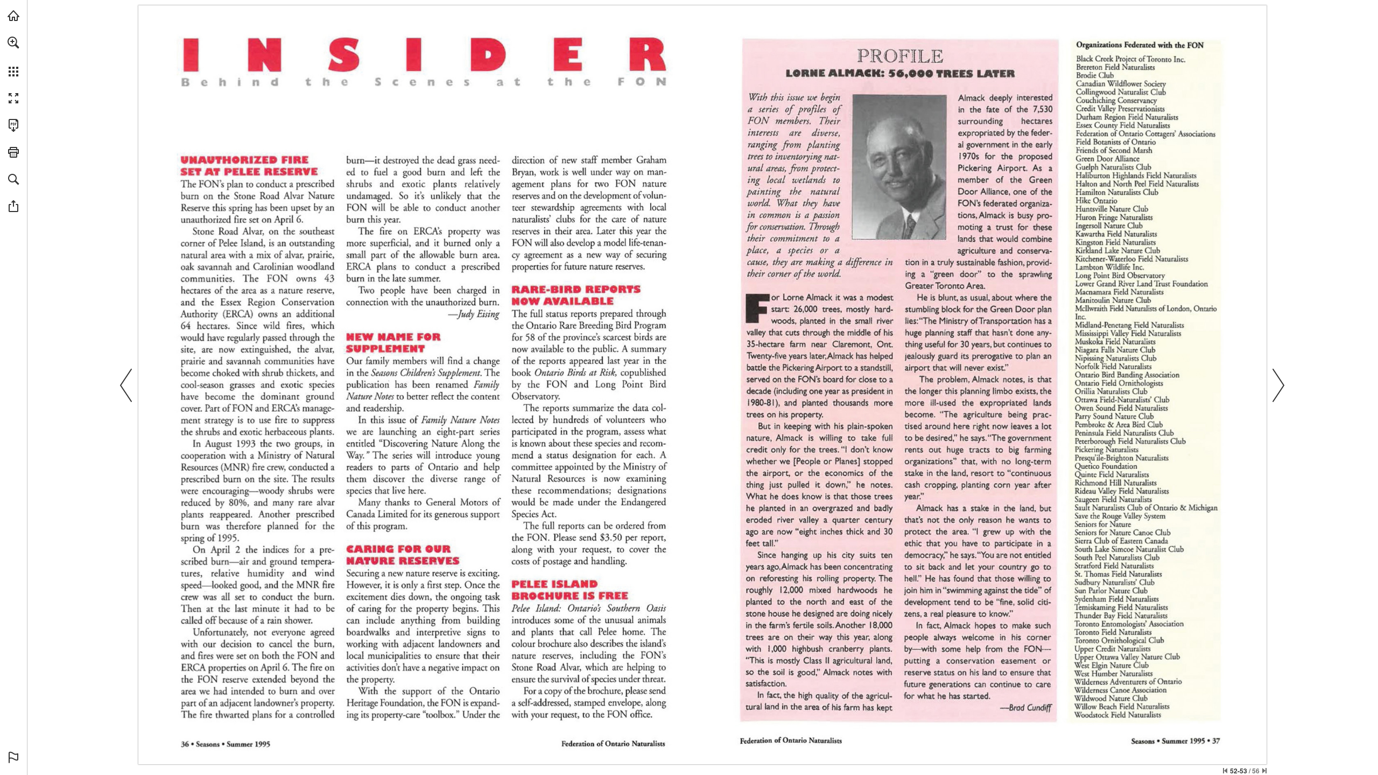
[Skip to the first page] (1225, 770)
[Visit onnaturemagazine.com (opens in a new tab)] (13, 15)
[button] (13, 42)
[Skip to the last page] (1264, 770)
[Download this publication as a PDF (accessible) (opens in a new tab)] (13, 125)
